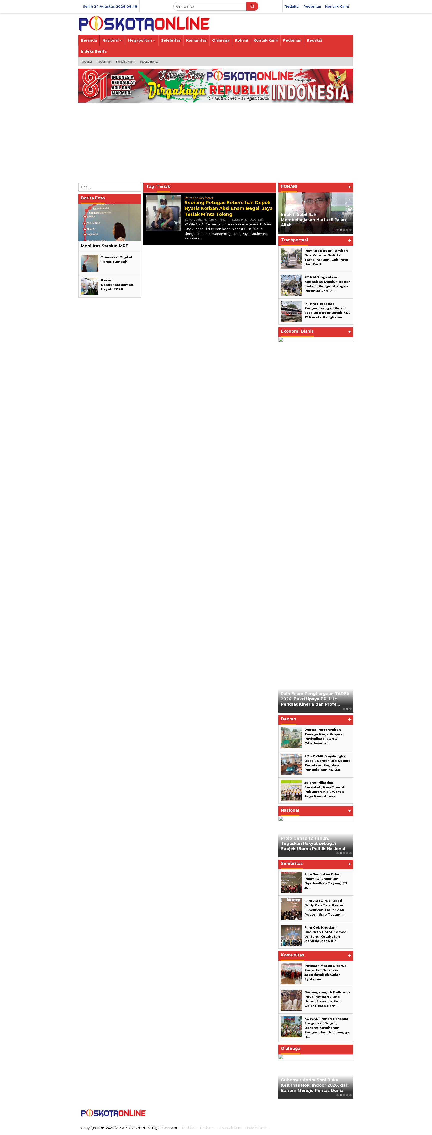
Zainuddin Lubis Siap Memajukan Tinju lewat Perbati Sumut (314, 1085)
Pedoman (208, 1128)
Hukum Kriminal (215, 219)
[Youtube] (336, 1113)
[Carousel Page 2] (341, 230)
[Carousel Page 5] (351, 230)
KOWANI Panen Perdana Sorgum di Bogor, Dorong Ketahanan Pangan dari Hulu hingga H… (327, 1028)
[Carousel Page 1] (337, 230)
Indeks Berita (258, 1128)
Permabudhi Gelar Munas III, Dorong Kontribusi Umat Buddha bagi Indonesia (311, 843)
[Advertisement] (216, 144)
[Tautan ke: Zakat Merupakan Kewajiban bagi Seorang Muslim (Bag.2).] (316, 213)
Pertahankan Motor (199, 198)
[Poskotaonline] (144, 23)
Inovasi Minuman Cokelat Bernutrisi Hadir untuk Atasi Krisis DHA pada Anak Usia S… (313, 368)
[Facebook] (307, 1113)
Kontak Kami (232, 1128)
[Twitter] (317, 1113)
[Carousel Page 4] (347, 230)
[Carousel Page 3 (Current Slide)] (344, 230)
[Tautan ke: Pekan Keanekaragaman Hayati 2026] (89, 286)
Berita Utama (193, 219)
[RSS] (346, 1113)
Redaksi (188, 1128)
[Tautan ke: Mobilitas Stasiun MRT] (109, 222)
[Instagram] (326, 1113)
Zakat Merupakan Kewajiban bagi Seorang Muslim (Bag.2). (312, 222)
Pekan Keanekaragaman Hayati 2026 (117, 284)
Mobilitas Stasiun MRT (104, 246)
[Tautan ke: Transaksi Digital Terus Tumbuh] (89, 263)
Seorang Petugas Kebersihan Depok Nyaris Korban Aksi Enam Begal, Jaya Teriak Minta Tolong (229, 208)
